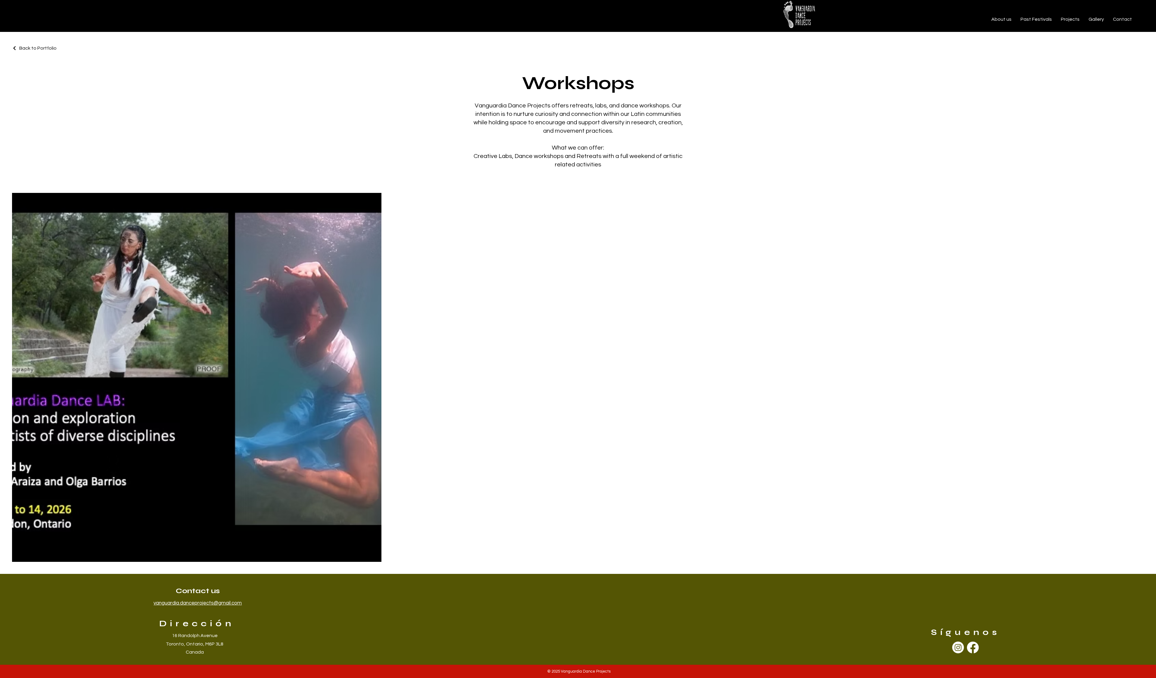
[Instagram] (958, 647)
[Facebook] (973, 647)
